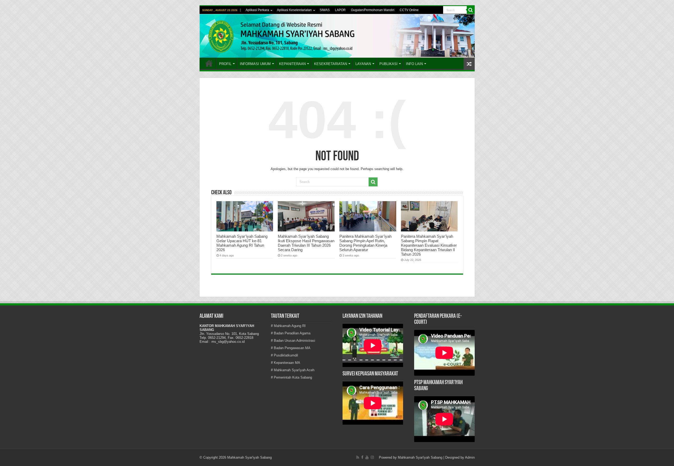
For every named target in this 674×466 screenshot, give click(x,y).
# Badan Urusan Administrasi (293, 341)
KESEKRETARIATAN (330, 64)
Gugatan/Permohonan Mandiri (372, 10)
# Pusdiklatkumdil (284, 355)
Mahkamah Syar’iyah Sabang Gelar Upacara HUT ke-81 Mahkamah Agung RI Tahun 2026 (241, 243)
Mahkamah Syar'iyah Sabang (420, 457)
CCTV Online (409, 10)
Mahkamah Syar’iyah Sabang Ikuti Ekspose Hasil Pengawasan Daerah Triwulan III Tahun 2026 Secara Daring (306, 243)
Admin (470, 457)
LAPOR (340, 10)
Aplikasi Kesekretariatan (294, 10)
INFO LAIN (414, 64)
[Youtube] (367, 457)
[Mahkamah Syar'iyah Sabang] (337, 36)
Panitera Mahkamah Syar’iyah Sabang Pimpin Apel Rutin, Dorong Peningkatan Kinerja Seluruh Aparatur (365, 243)
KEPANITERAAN (292, 64)
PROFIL (225, 64)
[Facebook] (362, 457)
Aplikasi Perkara (257, 10)
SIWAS (325, 10)
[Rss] (358, 457)
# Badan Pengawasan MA (290, 348)
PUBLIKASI (388, 64)
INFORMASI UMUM (255, 64)
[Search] (471, 10)
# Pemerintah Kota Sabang (291, 377)
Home (209, 63)
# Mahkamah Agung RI (288, 326)
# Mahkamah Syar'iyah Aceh (292, 370)
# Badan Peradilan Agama (290, 333)
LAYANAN (363, 64)
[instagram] (372, 457)
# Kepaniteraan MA (285, 363)
